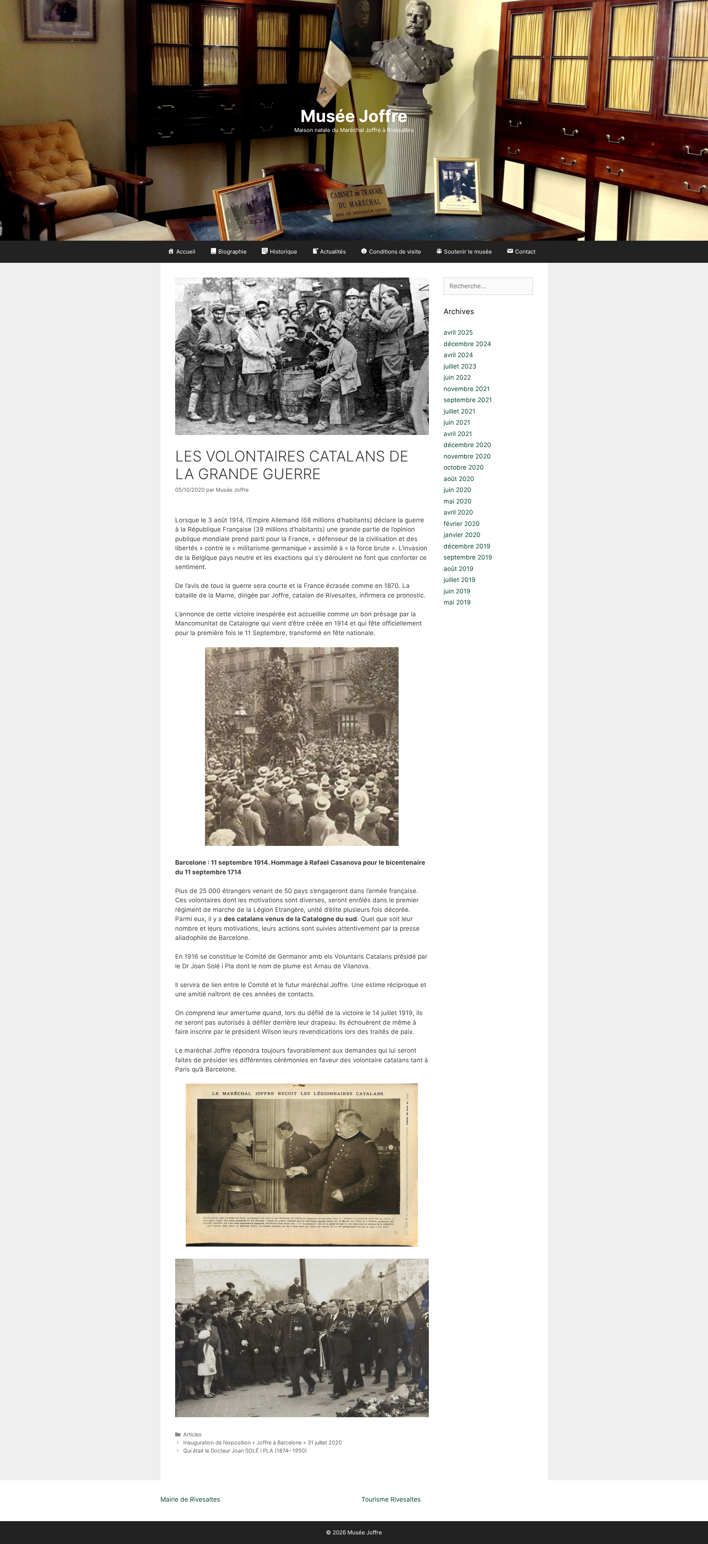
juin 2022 (457, 377)
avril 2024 (458, 355)
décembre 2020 (467, 445)
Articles (192, 1434)
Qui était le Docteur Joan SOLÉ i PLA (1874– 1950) (245, 1450)
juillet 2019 (460, 579)
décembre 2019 (467, 546)
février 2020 (462, 523)
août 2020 (459, 478)
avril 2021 (458, 434)
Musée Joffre (354, 116)
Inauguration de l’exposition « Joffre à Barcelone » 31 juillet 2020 (262, 1442)
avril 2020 (458, 512)
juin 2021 (457, 422)
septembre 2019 (468, 557)
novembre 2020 (467, 456)
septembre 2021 (468, 400)
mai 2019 (457, 602)
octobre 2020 (464, 467)
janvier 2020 (462, 535)
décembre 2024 (467, 344)
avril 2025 (458, 332)
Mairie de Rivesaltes (190, 1499)
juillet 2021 (459, 411)
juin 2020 (457, 490)
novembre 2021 (467, 389)
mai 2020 (458, 501)
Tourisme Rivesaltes (391, 1499)
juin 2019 (457, 591)
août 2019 (458, 568)
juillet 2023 (460, 366)
